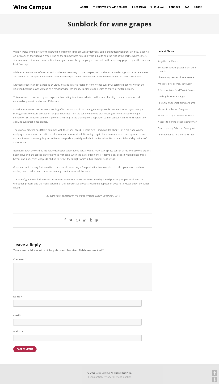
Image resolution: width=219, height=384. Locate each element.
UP (214, 373)
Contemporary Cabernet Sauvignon (176, 128)
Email (17, 315)
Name (17, 296)
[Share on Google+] (78, 220)
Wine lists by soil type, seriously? (175, 83)
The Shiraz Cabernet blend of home (176, 102)
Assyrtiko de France (168, 61)
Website (18, 331)
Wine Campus (32, 7)
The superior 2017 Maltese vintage (176, 134)
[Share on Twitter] (70, 220)
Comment (20, 259)
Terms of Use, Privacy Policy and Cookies (109, 376)
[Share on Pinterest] (96, 220)
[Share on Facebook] (65, 220)
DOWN (214, 379)
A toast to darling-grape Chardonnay (177, 121)
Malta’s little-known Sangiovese (174, 109)
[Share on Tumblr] (91, 220)
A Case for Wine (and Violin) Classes (176, 90)
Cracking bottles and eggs (171, 96)
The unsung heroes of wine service (176, 77)
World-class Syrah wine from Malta (176, 115)
